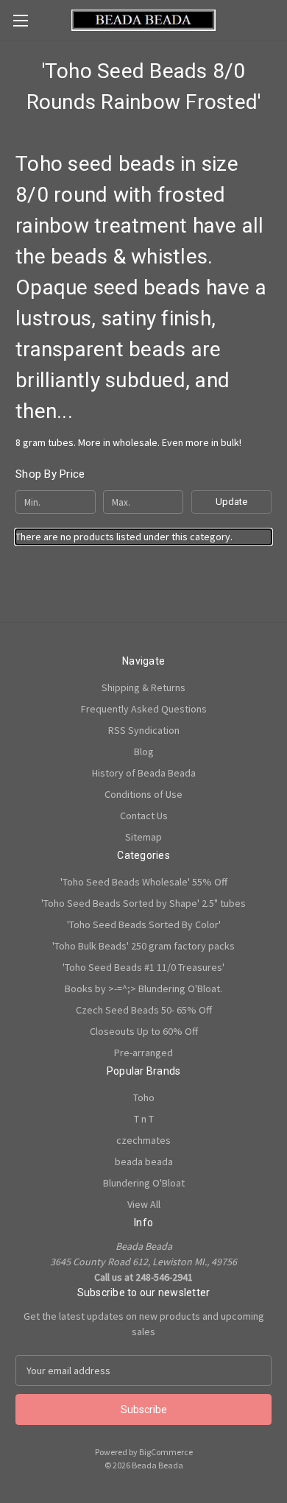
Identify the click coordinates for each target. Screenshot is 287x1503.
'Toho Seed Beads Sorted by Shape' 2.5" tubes (143, 903)
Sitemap (143, 837)
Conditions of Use (143, 794)
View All (143, 1204)
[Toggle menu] (20, 20)
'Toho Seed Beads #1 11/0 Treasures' (143, 967)
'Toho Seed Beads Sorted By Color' (144, 924)
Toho (144, 1097)
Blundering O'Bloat (144, 1182)
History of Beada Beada (144, 772)
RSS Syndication (144, 730)
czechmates (143, 1140)
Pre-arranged (143, 1052)
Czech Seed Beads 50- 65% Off (144, 1009)
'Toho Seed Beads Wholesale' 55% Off (143, 881)
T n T (144, 1118)
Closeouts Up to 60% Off (144, 1031)
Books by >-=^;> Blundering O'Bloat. (143, 988)
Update (231, 501)
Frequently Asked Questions (144, 708)
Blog (144, 751)
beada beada (144, 1161)
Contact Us (144, 815)
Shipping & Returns (143, 687)
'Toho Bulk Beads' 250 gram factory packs (143, 945)
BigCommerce (166, 1451)
